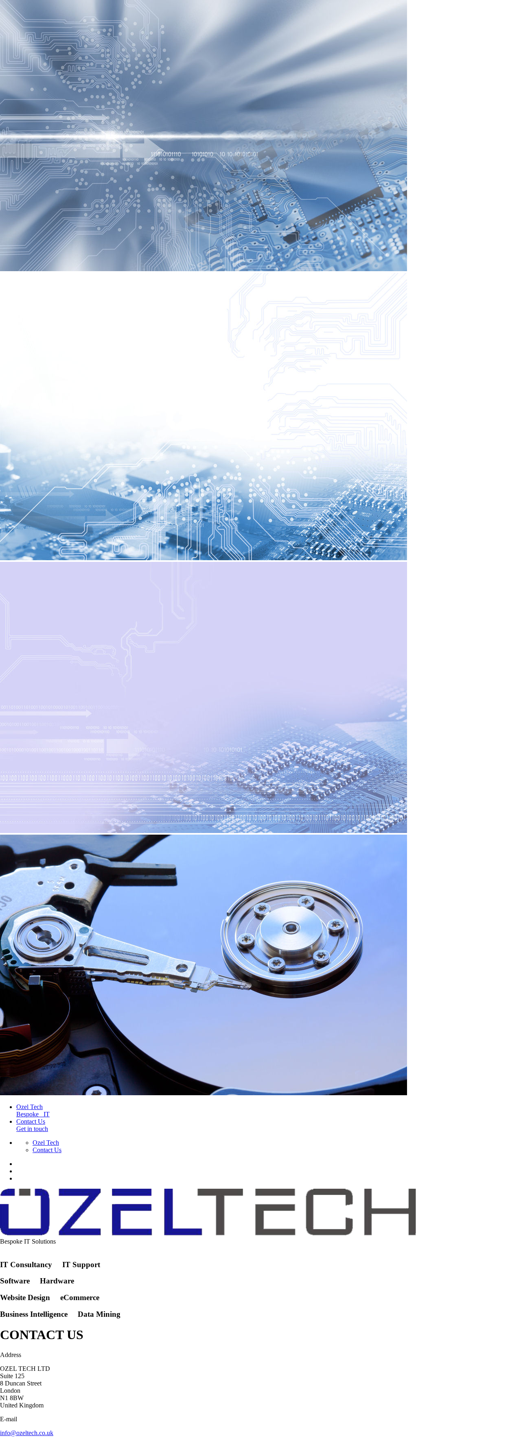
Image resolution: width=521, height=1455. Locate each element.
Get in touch (32, 1125)
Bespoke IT (33, 1110)
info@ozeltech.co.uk (26, 1432)
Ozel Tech (46, 1142)
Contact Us (47, 1149)
